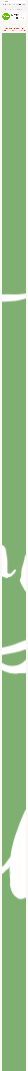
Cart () (13, 9)
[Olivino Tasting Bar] (14, 17)
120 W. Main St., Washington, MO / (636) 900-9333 (14, 5)
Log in (7, 9)
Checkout (20, 9)
